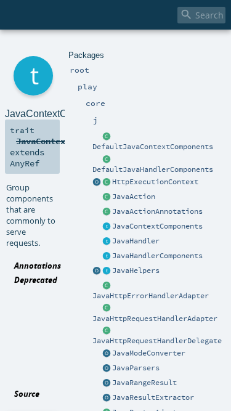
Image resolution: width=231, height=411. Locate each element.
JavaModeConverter (148, 353)
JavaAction (133, 196)
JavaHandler (136, 241)
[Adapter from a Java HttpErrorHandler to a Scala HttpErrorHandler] (106, 286)
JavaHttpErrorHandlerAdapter (150, 295)
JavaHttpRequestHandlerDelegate (157, 340)
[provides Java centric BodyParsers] (106, 368)
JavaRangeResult (144, 382)
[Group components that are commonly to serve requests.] (106, 227)
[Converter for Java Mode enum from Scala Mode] (106, 354)
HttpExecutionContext (155, 181)
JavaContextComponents (157, 226)
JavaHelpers (136, 270)
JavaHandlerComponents (157, 255)
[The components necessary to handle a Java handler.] (106, 160)
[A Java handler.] (106, 241)
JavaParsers (136, 368)
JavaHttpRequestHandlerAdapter (154, 318)
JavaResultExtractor (153, 397)
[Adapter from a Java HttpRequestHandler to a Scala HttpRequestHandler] (106, 309)
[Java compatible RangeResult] (106, 383)
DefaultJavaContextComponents (152, 146)
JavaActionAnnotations (157, 211)
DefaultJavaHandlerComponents (152, 169)
